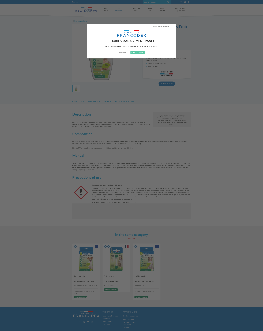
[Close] (131, 165)
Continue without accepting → (162, 27)
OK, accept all (138, 52)
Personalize (122, 52)
